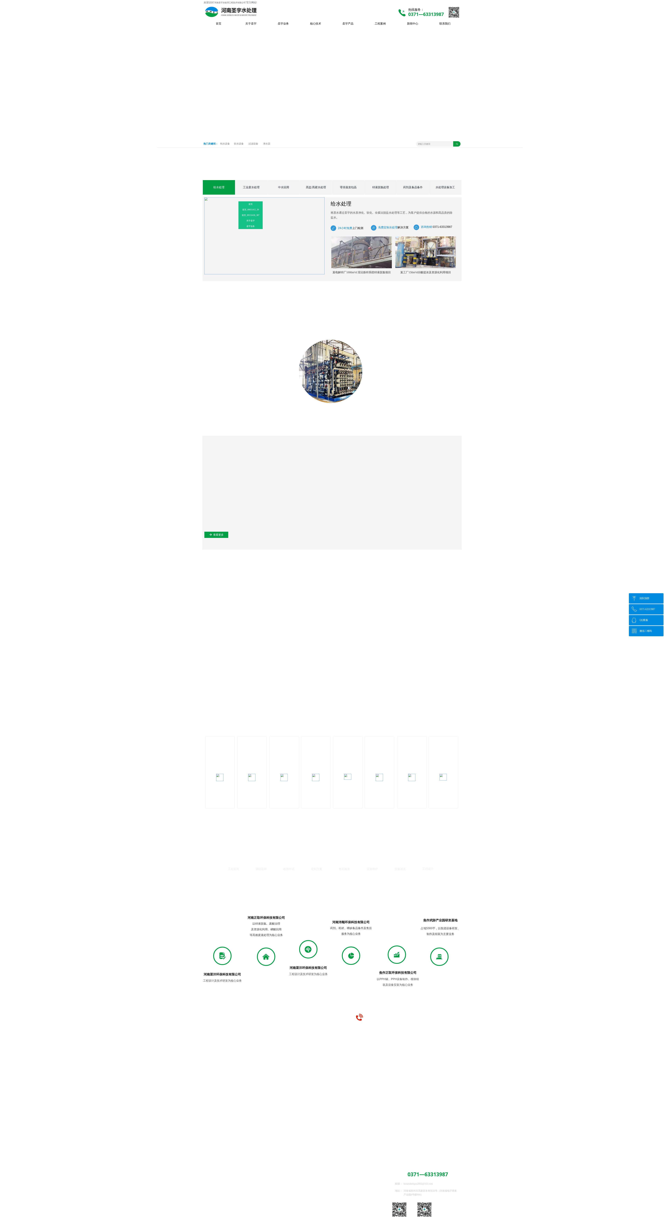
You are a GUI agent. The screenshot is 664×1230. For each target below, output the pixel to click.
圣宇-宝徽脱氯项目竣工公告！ (195, 1140)
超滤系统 (212, 1198)
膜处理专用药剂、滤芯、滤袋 (259, 1205)
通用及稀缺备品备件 (254, 1209)
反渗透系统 (214, 1203)
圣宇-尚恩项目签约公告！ (322, 1140)
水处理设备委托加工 (254, 1214)
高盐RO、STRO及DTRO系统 (223, 1214)
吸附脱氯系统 (251, 1200)
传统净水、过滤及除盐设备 (222, 1187)
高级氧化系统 (251, 1195)
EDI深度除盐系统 (217, 1209)
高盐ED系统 (250, 1186)
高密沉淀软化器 (216, 1192)
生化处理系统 (251, 1191)
